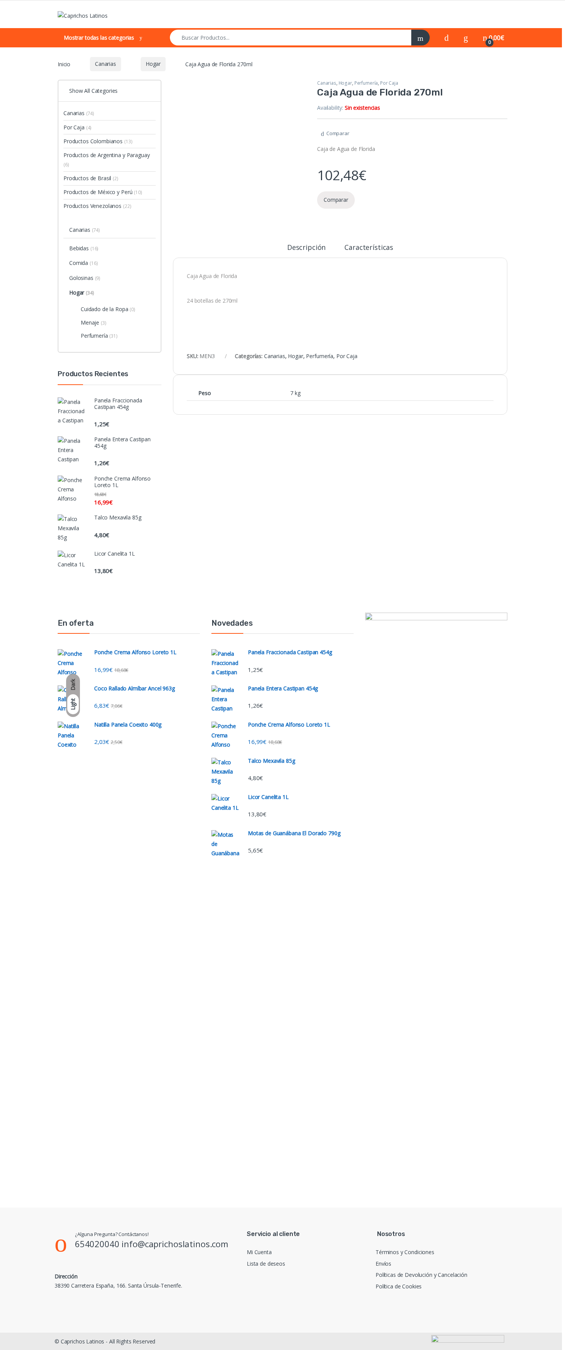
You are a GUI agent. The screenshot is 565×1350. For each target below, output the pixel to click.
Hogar (153, 63)
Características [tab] (368, 248)
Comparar (337, 133)
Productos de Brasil (90, 178)
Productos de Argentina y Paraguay (106, 159)
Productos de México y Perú (102, 192)
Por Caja (389, 83)
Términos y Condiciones (405, 1252)
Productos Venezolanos (97, 205)
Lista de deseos (266, 1263)
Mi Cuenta (259, 1252)
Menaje (93, 322)
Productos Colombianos (97, 141)
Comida (83, 262)
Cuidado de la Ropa (108, 309)
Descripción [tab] (306, 248)
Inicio (64, 63)
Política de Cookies (399, 1286)
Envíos (383, 1263)
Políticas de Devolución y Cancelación (421, 1274)
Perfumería (366, 83)
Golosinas (84, 277)
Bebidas (83, 248)
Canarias (105, 63)
